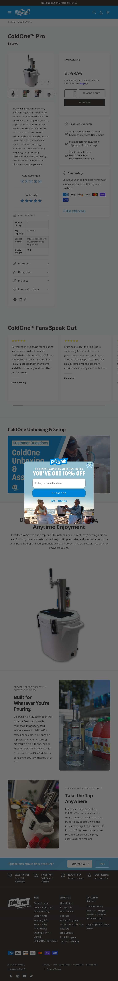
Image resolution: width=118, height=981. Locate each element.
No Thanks (59, 500)
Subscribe (59, 493)
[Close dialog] (89, 465)
